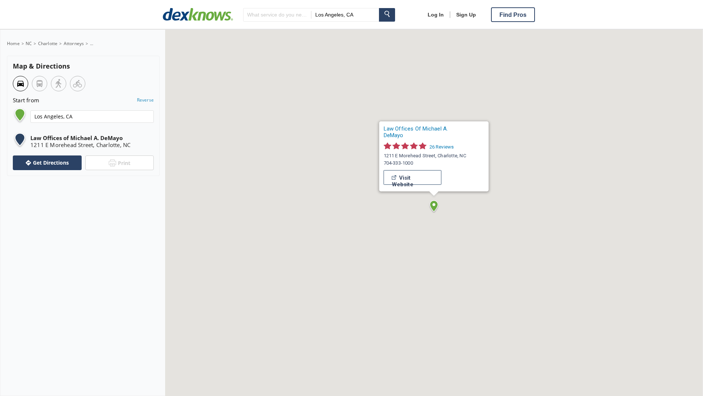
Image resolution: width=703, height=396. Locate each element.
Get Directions (51, 162)
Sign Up (466, 15)
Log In (436, 15)
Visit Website (402, 180)
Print (124, 163)
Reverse (145, 100)
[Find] (387, 15)
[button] (434, 206)
